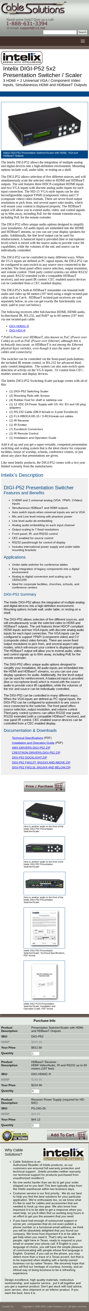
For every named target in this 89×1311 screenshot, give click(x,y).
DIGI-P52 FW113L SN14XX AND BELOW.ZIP (41, 767)
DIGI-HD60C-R (19, 326)
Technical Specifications (27, 737)
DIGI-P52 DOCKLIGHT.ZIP (29, 757)
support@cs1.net (32, 28)
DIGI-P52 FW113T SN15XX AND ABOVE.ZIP (41, 762)
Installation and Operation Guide (33, 742)
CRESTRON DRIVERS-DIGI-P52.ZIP (36, 752)
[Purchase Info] (44, 786)
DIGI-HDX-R (17, 330)
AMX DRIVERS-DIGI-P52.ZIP (31, 747)
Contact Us (7, 1306)
